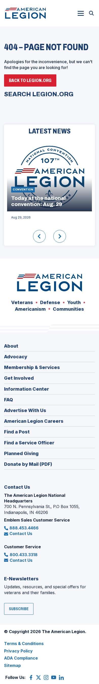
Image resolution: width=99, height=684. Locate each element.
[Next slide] (59, 236)
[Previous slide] (39, 236)
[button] (81, 13)
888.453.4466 (24, 527)
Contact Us (20, 533)
